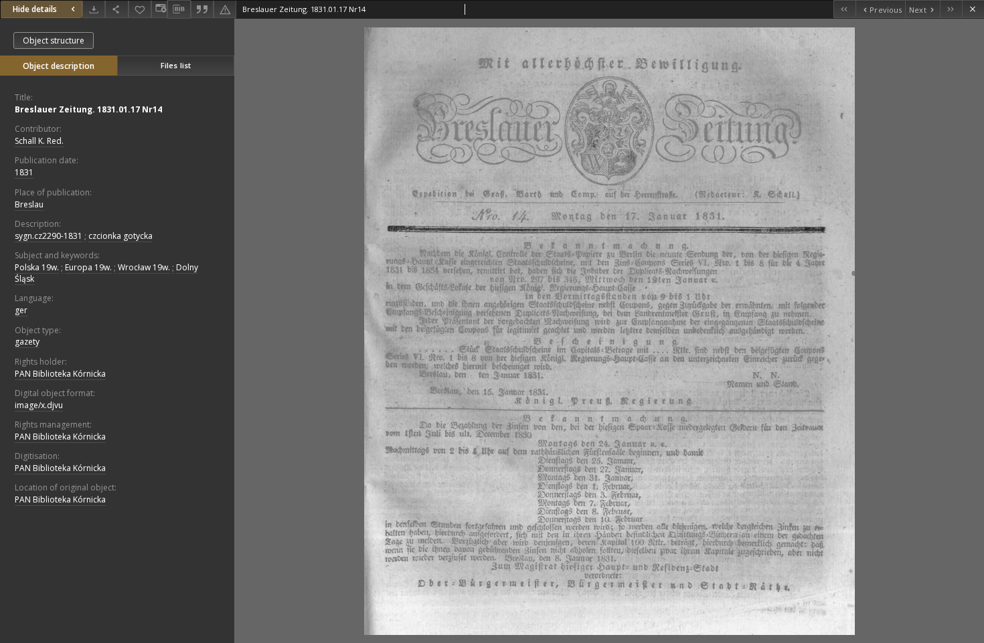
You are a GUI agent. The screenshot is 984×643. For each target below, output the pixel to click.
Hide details (35, 9)
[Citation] (202, 9)
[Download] (93, 9)
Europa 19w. (88, 267)
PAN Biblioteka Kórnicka (60, 373)
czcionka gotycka (120, 236)
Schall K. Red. (39, 141)
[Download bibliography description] (178, 9)
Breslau (29, 204)
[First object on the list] (844, 9)
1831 (24, 172)
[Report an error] (225, 9)
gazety (27, 341)
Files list (176, 65)
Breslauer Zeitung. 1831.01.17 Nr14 (88, 109)
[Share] (116, 9)
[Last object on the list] (951, 9)
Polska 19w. (37, 267)
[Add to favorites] (140, 9)
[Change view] (159, 9)
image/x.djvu (39, 405)
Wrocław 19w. (144, 267)
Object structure (53, 40)
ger (21, 310)
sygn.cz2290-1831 (48, 236)
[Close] (973, 9)
